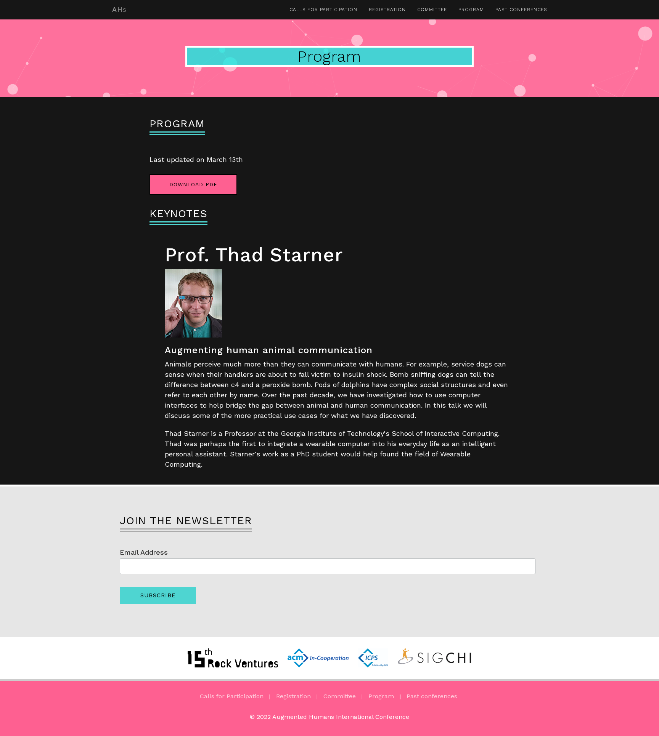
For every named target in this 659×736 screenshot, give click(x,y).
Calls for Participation (323, 9)
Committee (432, 9)
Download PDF (193, 184)
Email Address (144, 552)
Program (471, 9)
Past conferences (521, 9)
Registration (387, 9)
